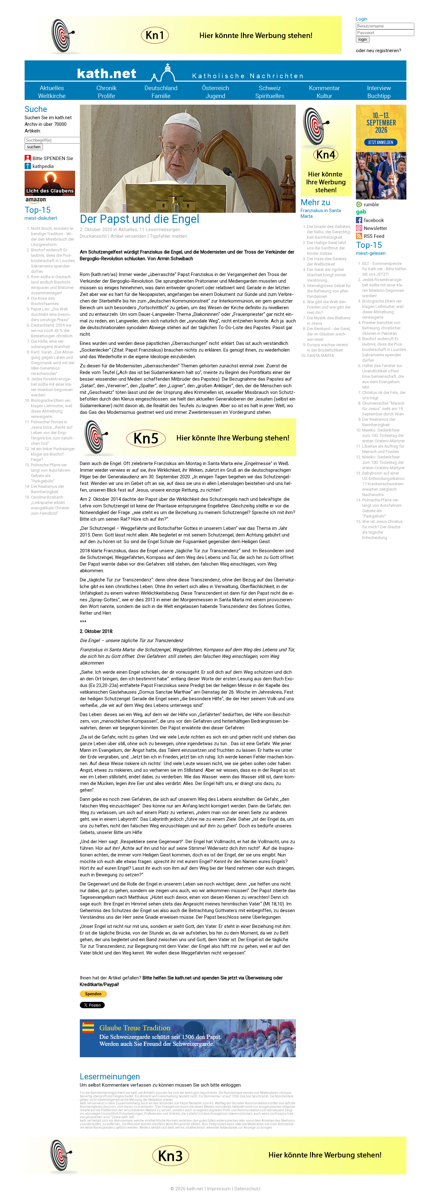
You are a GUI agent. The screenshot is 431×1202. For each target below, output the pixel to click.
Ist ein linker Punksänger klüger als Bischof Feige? (53, 454)
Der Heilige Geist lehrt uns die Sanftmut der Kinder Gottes (326, 248)
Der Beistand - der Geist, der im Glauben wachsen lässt (329, 334)
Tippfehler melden (168, 236)
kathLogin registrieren (201, 1093)
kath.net (195, 1189)
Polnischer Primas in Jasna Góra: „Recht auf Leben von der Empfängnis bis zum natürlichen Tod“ (52, 433)
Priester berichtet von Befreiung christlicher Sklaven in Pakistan (381, 328)
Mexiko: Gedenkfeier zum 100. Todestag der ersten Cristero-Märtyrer (383, 435)
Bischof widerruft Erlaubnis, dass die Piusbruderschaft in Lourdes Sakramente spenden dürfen (53, 261)
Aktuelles (127, 229)
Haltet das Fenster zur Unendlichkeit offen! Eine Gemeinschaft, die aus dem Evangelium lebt (383, 376)
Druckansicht (93, 236)
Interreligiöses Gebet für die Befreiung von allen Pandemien (329, 291)
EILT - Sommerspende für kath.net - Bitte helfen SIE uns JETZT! (384, 269)
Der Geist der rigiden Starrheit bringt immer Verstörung (326, 275)
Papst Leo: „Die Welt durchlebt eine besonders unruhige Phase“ (51, 314)
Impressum (219, 1189)
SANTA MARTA (320, 355)
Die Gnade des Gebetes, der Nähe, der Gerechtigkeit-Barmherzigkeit (329, 232)
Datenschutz (247, 1189)
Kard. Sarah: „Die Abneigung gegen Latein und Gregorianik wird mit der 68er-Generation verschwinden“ (52, 363)
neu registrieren (383, 50)
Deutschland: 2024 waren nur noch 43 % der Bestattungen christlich (52, 330)
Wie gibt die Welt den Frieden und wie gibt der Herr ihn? (329, 307)
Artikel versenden (128, 236)
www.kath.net (123, 1117)
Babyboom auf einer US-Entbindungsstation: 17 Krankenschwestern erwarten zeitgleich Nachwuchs (383, 484)
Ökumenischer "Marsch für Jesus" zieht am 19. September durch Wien (383, 408)
